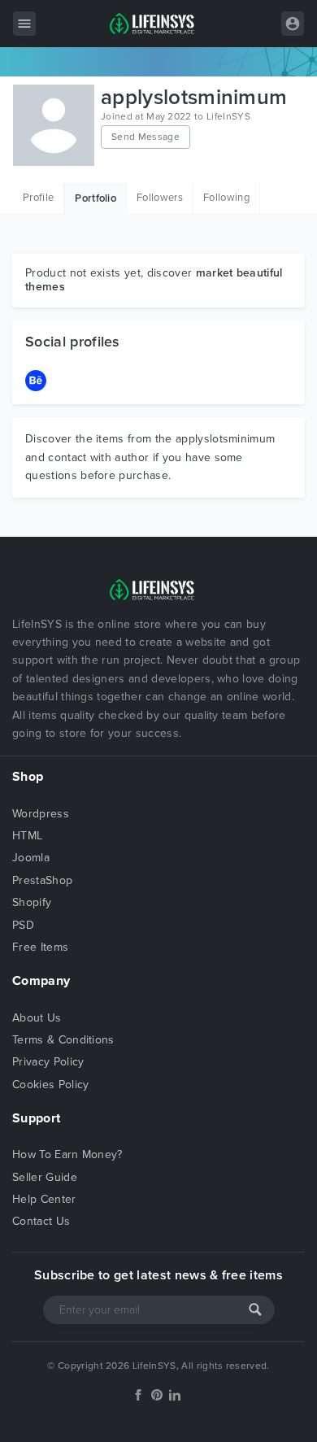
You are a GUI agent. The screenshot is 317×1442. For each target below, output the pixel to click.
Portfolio (95, 198)
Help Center (44, 1199)
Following (226, 197)
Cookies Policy (50, 1084)
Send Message (145, 136)
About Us (37, 1018)
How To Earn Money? (67, 1154)
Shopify (31, 902)
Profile (38, 197)
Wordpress (40, 814)
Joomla (31, 858)
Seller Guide (44, 1177)
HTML (27, 836)
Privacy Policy (48, 1062)
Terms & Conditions (63, 1040)
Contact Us (41, 1221)
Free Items (40, 947)
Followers (160, 197)
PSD (23, 925)
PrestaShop (42, 880)
